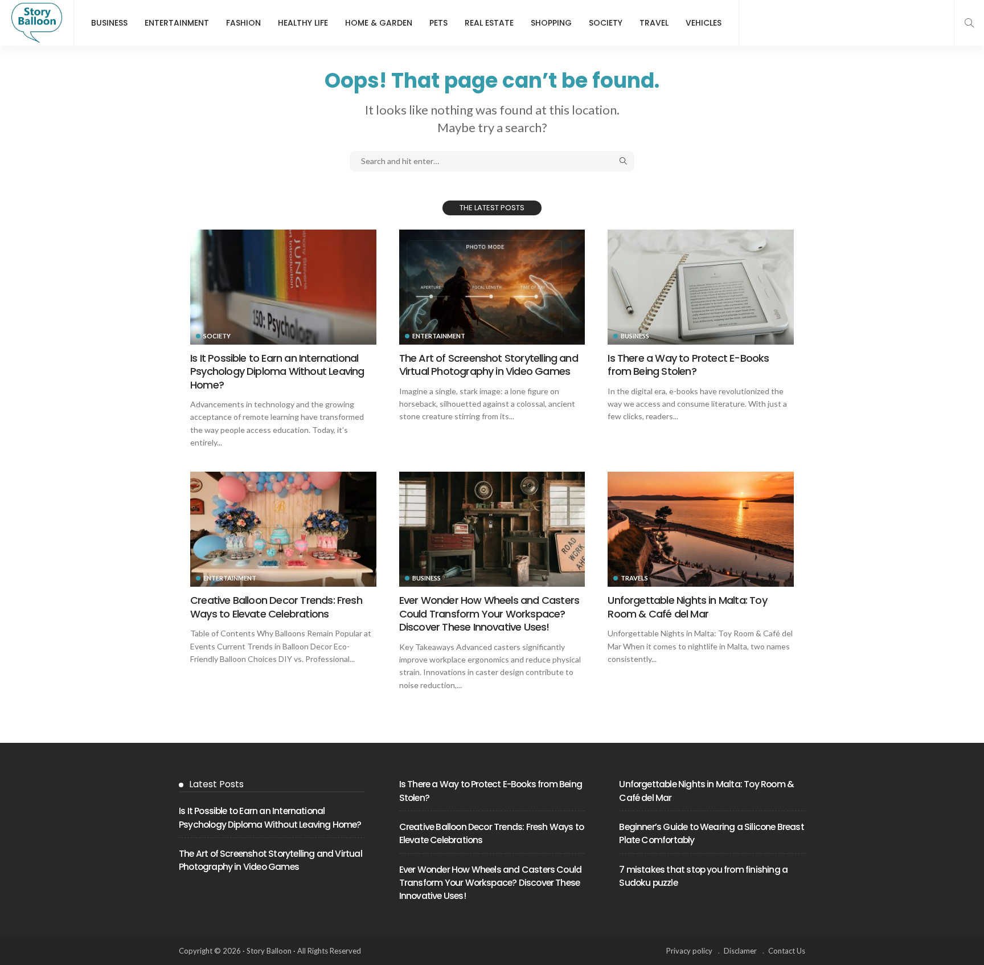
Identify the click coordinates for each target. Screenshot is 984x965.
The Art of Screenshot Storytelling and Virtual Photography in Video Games (488, 364)
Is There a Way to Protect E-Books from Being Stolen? (688, 364)
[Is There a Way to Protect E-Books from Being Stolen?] (701, 287)
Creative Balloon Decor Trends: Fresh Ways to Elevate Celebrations (276, 606)
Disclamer (740, 950)
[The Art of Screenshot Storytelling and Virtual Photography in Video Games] (492, 287)
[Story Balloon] (36, 23)
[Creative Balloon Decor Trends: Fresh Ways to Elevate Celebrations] (283, 529)
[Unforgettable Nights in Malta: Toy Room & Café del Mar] (701, 529)
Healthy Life (303, 22)
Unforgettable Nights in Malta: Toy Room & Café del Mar (687, 606)
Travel (654, 22)
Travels (634, 578)
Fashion (243, 22)
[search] (969, 23)
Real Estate (489, 22)
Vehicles (703, 22)
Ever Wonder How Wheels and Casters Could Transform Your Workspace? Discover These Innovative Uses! (489, 613)
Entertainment (177, 22)
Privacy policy (689, 950)
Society (605, 22)
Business (109, 22)
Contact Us (786, 950)
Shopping (551, 22)
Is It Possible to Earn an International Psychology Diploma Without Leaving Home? (277, 371)
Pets (438, 22)
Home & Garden (378, 22)
